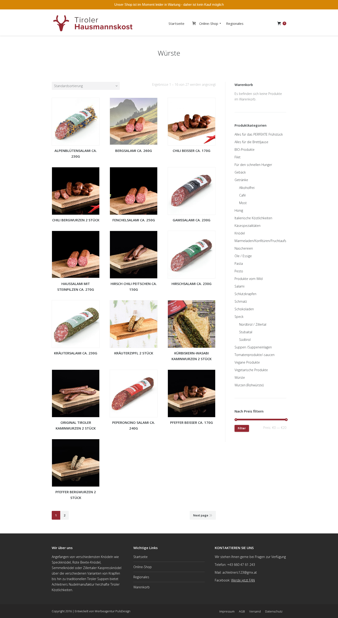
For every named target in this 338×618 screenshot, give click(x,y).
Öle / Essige (243, 256)
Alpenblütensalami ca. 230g (75, 153)
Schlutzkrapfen (245, 294)
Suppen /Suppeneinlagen (253, 347)
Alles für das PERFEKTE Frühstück (259, 134)
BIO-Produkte (245, 149)
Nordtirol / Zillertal (252, 324)
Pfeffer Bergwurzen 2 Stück (75, 495)
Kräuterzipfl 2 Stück (133, 353)
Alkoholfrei (247, 187)
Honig (239, 210)
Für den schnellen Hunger (253, 164)
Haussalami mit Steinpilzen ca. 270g (75, 286)
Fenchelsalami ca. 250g (133, 220)
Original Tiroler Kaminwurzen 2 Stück (76, 425)
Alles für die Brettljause (251, 142)
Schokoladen (244, 309)
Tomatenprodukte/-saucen (255, 355)
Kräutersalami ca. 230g (75, 353)
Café (242, 195)
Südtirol (245, 339)
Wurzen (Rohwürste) (249, 385)
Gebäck (240, 172)
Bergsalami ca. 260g (133, 150)
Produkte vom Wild (249, 278)
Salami (239, 286)
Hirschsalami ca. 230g (192, 283)
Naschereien (244, 248)
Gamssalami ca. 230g (191, 220)
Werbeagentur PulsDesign (112, 611)
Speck (239, 316)
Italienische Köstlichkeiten (253, 218)
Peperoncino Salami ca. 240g (133, 425)
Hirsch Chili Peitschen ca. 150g (134, 286)
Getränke (241, 180)
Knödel (240, 233)
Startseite (140, 557)
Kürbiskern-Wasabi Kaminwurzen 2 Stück (192, 356)
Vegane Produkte (247, 362)
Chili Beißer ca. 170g (191, 150)
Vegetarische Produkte (251, 370)
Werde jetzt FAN (243, 580)
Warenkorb (141, 587)
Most (243, 203)
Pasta (239, 263)
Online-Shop (142, 567)
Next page (200, 515)
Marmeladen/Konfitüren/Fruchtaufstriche (265, 241)
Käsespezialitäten (248, 225)
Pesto (239, 271)
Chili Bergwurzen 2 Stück (75, 220)
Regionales (141, 577)
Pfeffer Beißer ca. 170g (191, 422)
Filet (238, 157)
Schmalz (241, 301)
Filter (242, 428)
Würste (240, 377)
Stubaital (245, 332)
